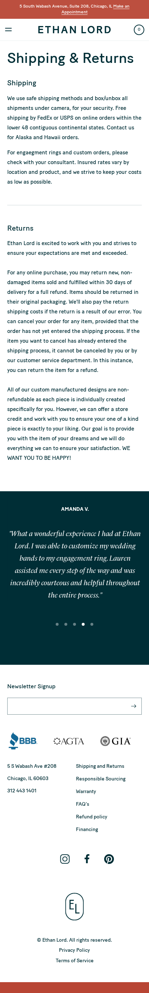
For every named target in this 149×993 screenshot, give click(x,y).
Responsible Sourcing (100, 779)
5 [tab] (92, 629)
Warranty (86, 791)
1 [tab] (58, 629)
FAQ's (82, 804)
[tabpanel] (74, 560)
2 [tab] (66, 629)
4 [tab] (84, 629)
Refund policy (91, 817)
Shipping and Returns (100, 766)
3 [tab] (75, 629)
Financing (87, 829)
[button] (9, 30)
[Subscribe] (133, 706)
